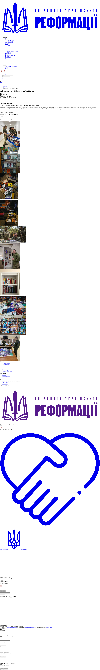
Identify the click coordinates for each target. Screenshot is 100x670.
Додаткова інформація (6, 364)
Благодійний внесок (4, 72)
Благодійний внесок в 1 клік (7, 74)
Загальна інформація (6, 363)
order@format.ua (5, 384)
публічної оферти (49, 627)
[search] (11, 597)
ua (0, 82)
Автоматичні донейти (6, 79)
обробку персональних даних (12, 627)
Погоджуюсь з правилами (44, 627)
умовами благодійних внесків (29, 627)
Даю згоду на (9, 627)
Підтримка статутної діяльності (8, 75)
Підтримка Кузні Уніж (6, 76)
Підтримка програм (5, 77)
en (1, 82)
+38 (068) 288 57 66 (5, 382)
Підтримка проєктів (6, 78)
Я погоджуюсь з (27, 627)
